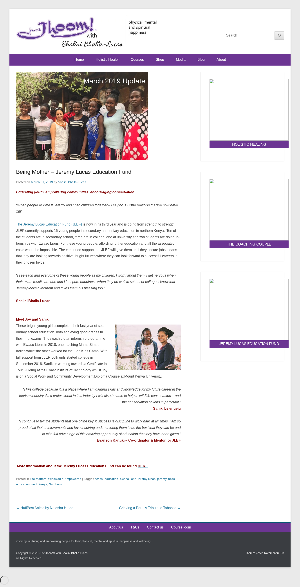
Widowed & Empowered (64, 479)
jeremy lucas (146, 479)
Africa (99, 479)
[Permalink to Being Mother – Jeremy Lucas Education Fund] (98, 116)
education (111, 479)
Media (181, 59)
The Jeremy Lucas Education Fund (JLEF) (49, 224)
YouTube (271, 24)
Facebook (261, 24)
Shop (160, 59)
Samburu (55, 484)
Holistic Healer (107, 59)
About (221, 59)
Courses (137, 59)
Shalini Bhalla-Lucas (72, 182)
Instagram (280, 24)
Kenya (42, 484)
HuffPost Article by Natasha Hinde (44, 508)
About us (116, 527)
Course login (181, 527)
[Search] (279, 35)
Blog (201, 59)
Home (79, 59)
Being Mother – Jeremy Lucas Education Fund (73, 172)
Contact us (155, 527)
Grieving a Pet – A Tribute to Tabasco (150, 508)
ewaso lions (128, 479)
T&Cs (134, 527)
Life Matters (38, 479)
